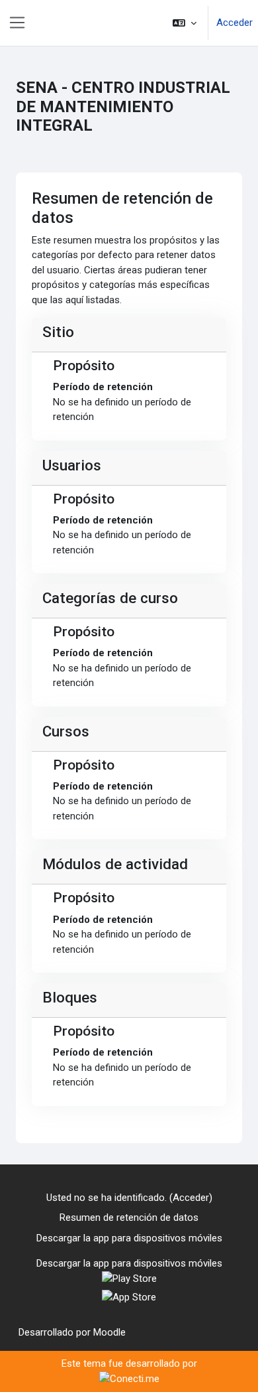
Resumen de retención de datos (129, 1217)
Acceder (234, 23)
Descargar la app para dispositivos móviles (129, 1238)
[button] (184, 23)
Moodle (109, 1332)
